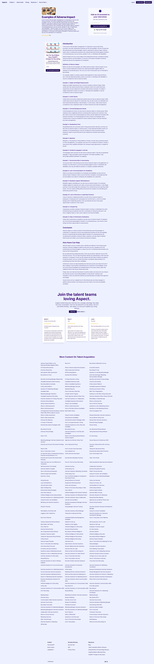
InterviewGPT (51, 644)
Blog (89, 644)
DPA (69, 647)
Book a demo (51, 647)
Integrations (51, 649)
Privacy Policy (71, 649)
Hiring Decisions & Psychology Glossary (98, 649)
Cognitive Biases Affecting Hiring (96, 652)
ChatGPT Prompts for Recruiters (96, 654)
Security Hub (71, 644)
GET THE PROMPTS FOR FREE (53, 70)
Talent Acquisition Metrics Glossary (97, 647)
